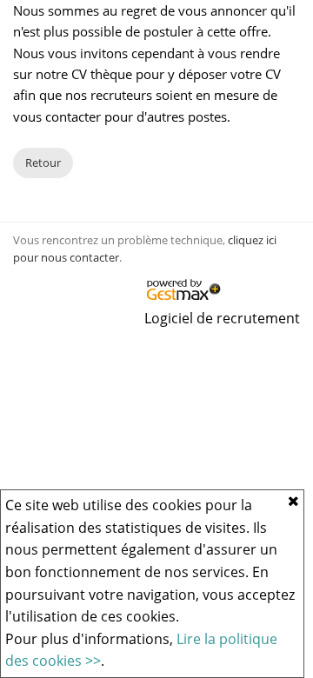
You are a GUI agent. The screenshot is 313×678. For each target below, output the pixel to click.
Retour (43, 162)
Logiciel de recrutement (222, 318)
